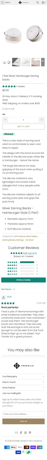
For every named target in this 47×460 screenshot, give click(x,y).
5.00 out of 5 (30, 253)
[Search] (37, 2)
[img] (8, 303)
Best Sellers (32, 236)
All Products (20, 236)
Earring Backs (8, 240)
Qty (3, 114)
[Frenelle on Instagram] (26, 433)
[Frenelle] (23, 2)
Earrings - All (22, 240)
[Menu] (1, 2)
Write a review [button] (23, 279)
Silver (31, 240)
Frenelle (16, 440)
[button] (9, 86)
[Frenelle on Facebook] (21, 433)
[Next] (42, 33)
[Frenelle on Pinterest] (30, 433)
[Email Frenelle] (17, 433)
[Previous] (5, 33)
